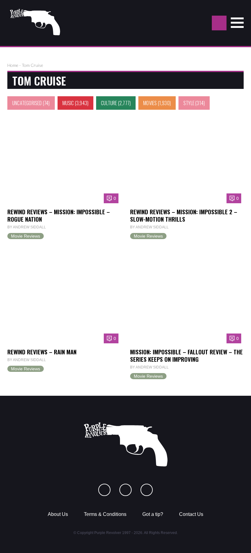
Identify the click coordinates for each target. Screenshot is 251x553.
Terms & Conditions (105, 514)
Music (68, 103)
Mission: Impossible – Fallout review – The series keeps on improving (186, 355)
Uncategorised (27, 103)
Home (12, 65)
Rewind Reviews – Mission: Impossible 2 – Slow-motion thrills (183, 215)
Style (188, 103)
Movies (150, 103)
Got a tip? (152, 514)
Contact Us (191, 514)
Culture (109, 103)
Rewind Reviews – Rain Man (42, 351)
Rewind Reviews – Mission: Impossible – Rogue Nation (58, 215)
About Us (58, 514)
